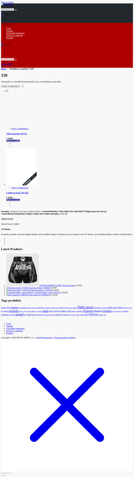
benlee (3, 308)
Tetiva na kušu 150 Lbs (16, 134)
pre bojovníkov (117, 311)
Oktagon (97, 311)
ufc (86, 314)
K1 (2, 311)
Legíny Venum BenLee (30, 311)
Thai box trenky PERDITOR (53, 315)
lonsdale (39, 311)
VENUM (93, 314)
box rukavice (23, 308)
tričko (78, 315)
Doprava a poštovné (14, 35)
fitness (126, 308)
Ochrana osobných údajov (65, 338)
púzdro (12, 315)
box (8, 307)
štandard (100, 315)
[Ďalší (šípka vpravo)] (5, 475)
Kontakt (9, 38)
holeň (130, 308)
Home (3, 69)
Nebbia (80, 311)
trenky (74, 315)
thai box (31, 314)
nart (76, 311)
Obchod (9, 31)
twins (82, 315)
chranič (47, 308)
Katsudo (14, 310)
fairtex (75, 308)
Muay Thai (67, 311)
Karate (6, 311)
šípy (105, 315)
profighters (5, 315)
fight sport (85, 307)
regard (19, 314)
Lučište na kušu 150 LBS (17, 193)
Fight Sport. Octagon (100, 308)
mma (45, 310)
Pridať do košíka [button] (13, 141)
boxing (14, 307)
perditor (107, 310)
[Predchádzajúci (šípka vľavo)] (2, 475)
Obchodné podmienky (15, 33)
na (73, 311)
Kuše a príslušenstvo (20, 129)
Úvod (8, 28)
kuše (20, 311)
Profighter (125, 311)
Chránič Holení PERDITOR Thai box (61, 308)
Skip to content (7, 2)
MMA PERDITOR (55, 311)
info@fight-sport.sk (44, 338)
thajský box (67, 315)
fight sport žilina (115, 307)
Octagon (88, 310)
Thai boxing (39, 315)
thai (25, 315)
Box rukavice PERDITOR (36, 308)
